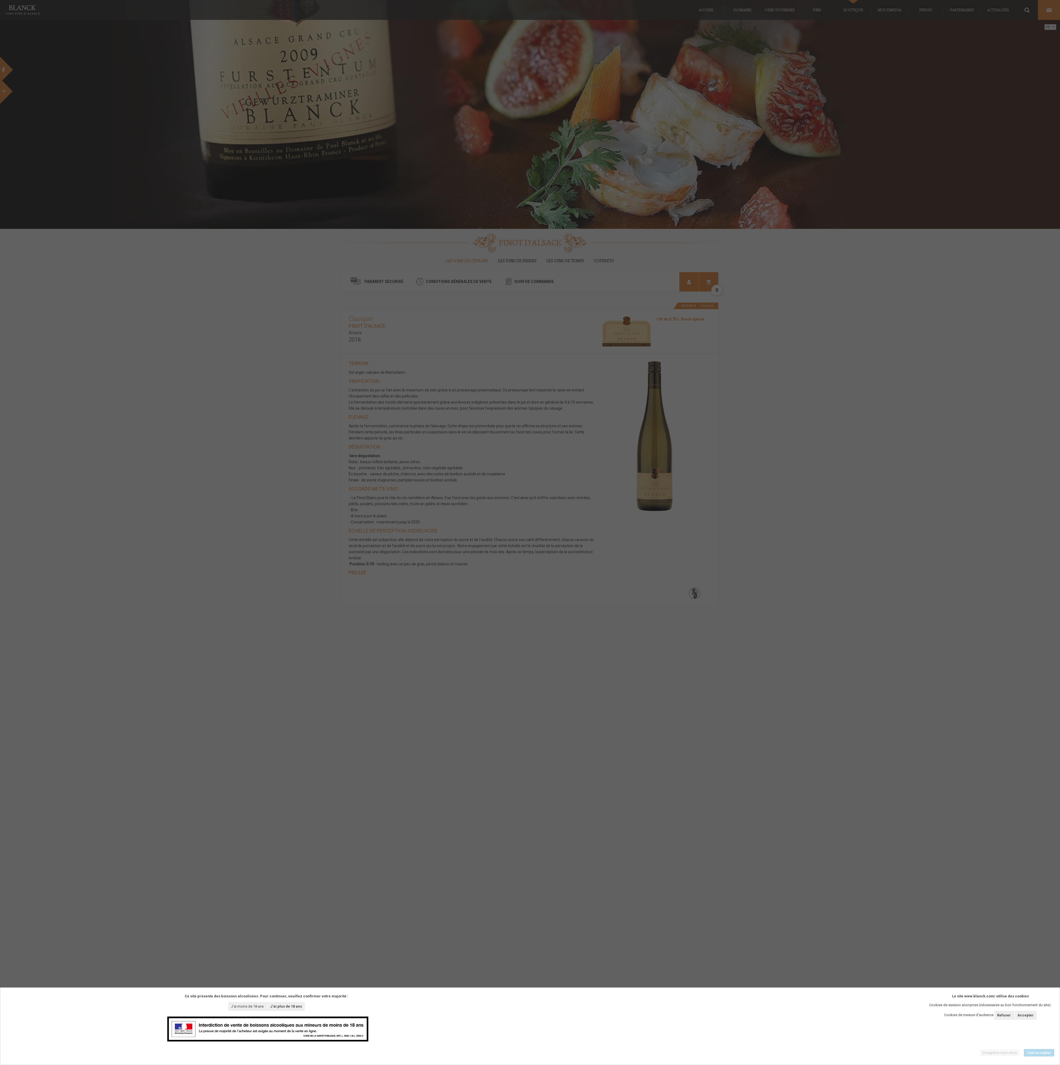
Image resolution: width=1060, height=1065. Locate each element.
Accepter (1025, 1015)
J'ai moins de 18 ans (247, 1006)
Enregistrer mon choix (999, 1053)
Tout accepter (1039, 1053)
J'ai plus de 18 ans (286, 1006)
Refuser (1004, 1015)
